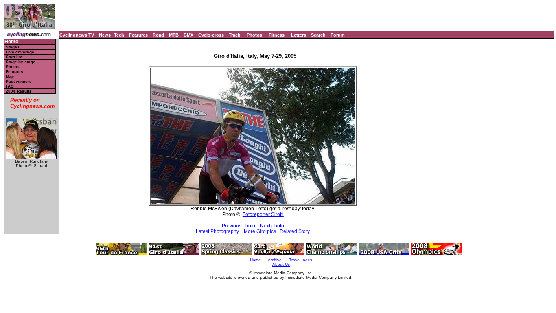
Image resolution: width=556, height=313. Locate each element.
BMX (188, 35)
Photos (254, 35)
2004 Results (19, 91)
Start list (14, 57)
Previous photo (238, 226)
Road (158, 35)
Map (10, 76)
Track (234, 35)
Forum (338, 35)
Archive (275, 260)
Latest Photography (217, 231)
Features (138, 35)
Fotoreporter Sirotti (263, 214)
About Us (281, 264)
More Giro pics (260, 231)
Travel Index (300, 260)
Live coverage (20, 52)
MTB (174, 35)
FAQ (10, 86)
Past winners (19, 81)
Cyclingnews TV (76, 35)
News (105, 35)
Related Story (295, 231)
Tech (119, 35)
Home (11, 41)
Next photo (272, 226)
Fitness (277, 35)
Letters (298, 35)
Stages (13, 47)
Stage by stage (20, 62)
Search (318, 35)
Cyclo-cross (211, 35)
